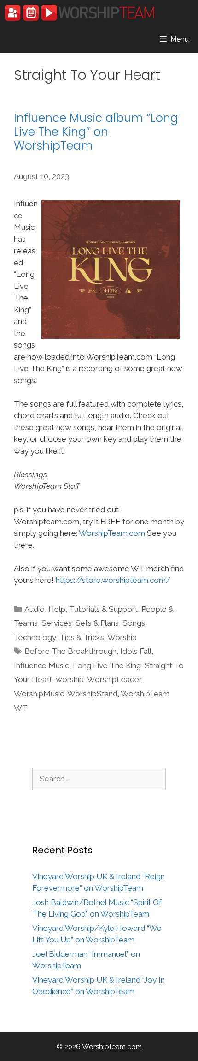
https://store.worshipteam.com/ (113, 580)
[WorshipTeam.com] (79, 12)
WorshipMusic (39, 693)
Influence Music (41, 665)
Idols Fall (135, 651)
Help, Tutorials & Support (93, 609)
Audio (34, 609)
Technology (35, 637)
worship (70, 679)
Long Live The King (107, 665)
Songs (133, 623)
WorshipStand (92, 693)
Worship (122, 637)
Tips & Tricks (81, 637)
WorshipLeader (114, 679)
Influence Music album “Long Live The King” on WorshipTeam (96, 132)
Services (56, 623)
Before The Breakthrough (70, 651)
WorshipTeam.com (112, 533)
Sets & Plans (97, 623)
